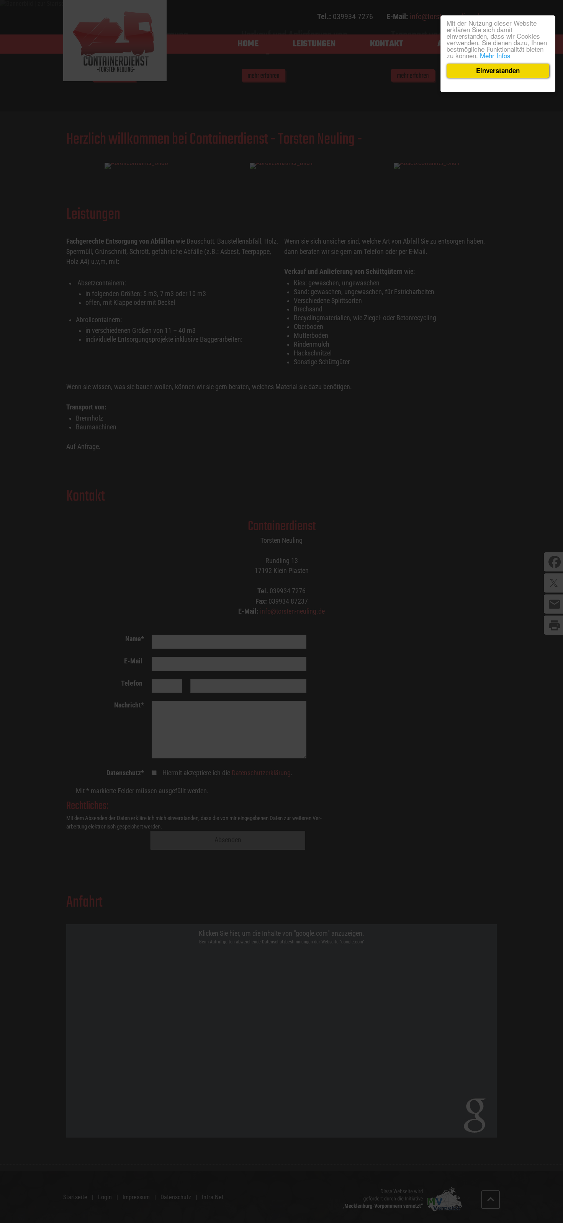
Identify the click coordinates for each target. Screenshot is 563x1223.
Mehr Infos (495, 55)
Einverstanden (498, 70)
